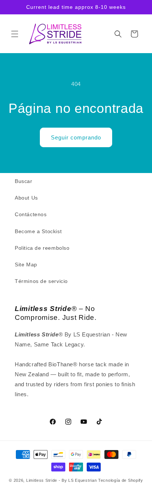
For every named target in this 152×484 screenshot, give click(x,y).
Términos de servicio (41, 281)
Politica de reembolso (42, 248)
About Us (26, 198)
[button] (15, 34)
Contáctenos (31, 214)
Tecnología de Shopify (120, 480)
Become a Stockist (38, 231)
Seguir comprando (76, 137)
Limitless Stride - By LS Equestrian (61, 480)
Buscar (23, 181)
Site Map (26, 264)
